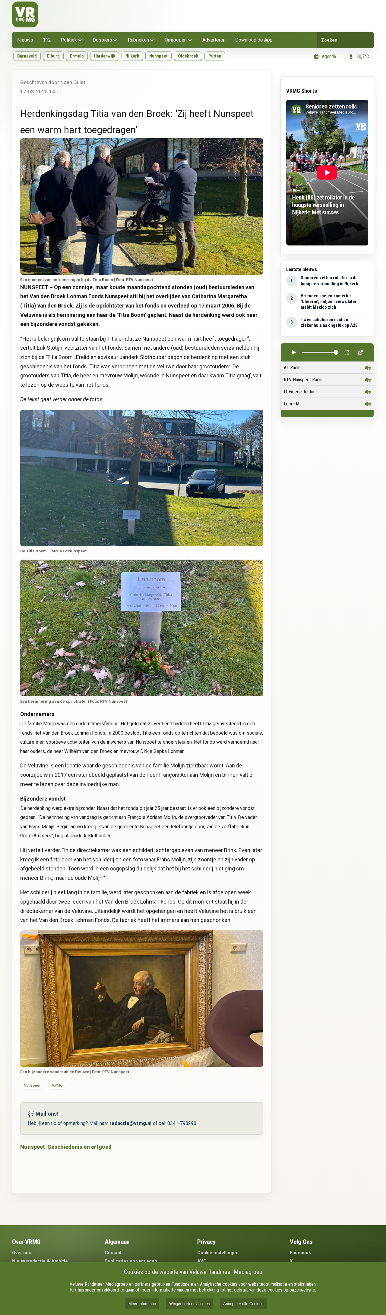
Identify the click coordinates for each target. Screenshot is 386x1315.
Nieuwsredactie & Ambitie (40, 1261)
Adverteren (214, 40)
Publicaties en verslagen (131, 1261)
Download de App (254, 40)
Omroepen (176, 40)
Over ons (21, 1252)
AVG (202, 1261)
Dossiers (102, 40)
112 (47, 40)
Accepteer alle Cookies (243, 1303)
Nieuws (25, 40)
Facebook (300, 1252)
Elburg (53, 56)
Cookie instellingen (218, 1252)
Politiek (69, 40)
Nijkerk (132, 56)
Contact (113, 1252)
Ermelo (77, 56)
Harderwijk (104, 56)
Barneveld (27, 56)
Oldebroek (188, 56)
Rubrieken (138, 40)
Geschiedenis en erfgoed (79, 1147)
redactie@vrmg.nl (130, 1123)
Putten (214, 56)
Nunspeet (158, 56)
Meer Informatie (142, 1303)
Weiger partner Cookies (189, 1303)
